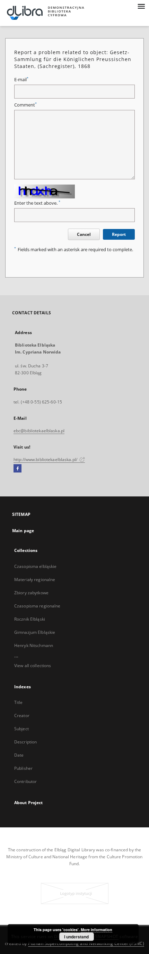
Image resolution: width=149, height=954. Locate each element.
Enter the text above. (37, 203)
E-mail (21, 80)
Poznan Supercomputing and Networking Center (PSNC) (86, 943)
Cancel (84, 234)
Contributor (25, 781)
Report (119, 234)
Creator (21, 715)
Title (18, 702)
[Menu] (141, 5)
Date (19, 755)
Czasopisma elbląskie (35, 566)
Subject (21, 729)
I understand (76, 937)
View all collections (32, 665)
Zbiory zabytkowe (31, 593)
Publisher (23, 768)
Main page (23, 531)
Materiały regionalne (34, 579)
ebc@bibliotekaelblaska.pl (39, 431)
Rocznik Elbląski (29, 619)
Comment (25, 105)
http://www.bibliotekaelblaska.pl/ (46, 459)
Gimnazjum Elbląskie (34, 632)
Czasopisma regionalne (37, 606)
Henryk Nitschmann (33, 645)
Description (25, 742)
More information (96, 929)
